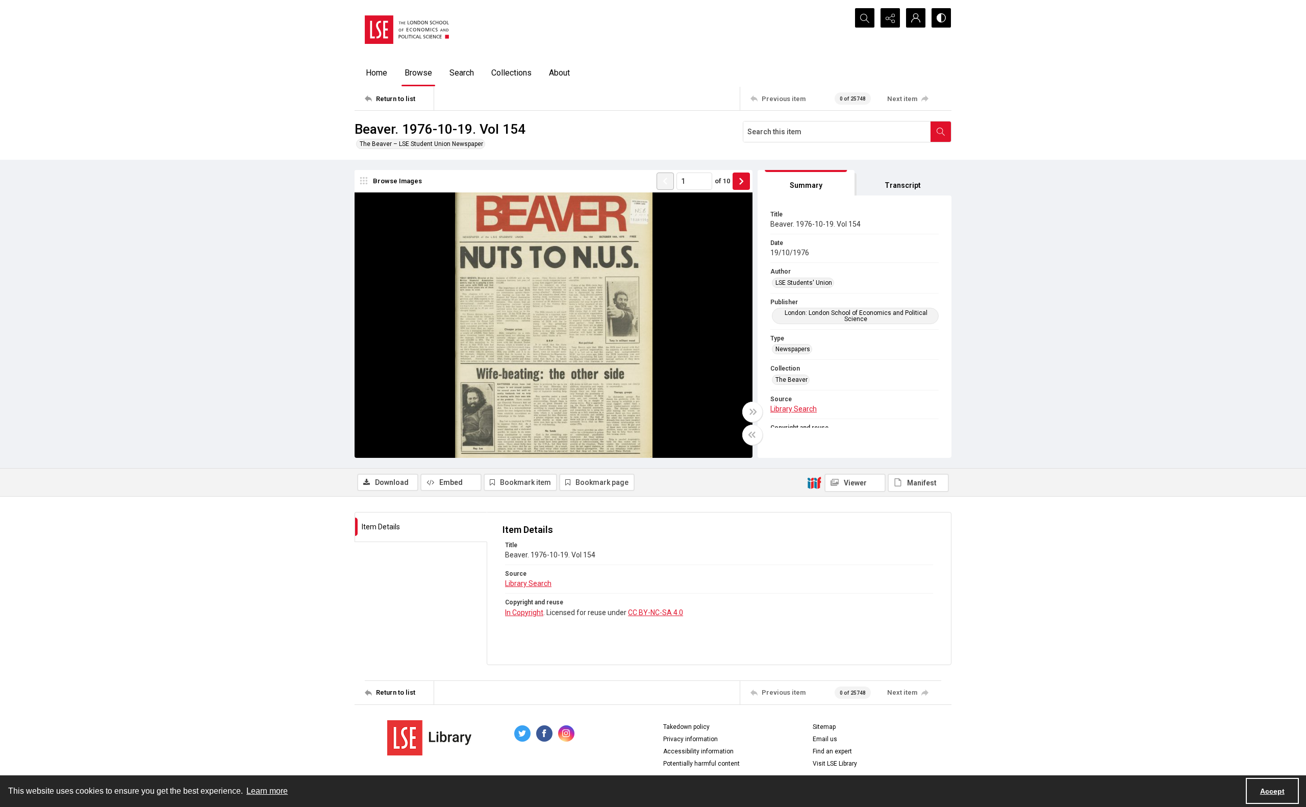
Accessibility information (698, 751)
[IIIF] (814, 482)
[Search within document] (941, 131)
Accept (1272, 791)
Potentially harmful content (701, 763)
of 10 (722, 181)
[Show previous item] (665, 181)
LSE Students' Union (803, 282)
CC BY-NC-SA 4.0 (655, 612)
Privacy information (690, 739)
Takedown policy (686, 726)
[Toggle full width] (752, 412)
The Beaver (791, 379)
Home (376, 73)
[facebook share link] (544, 733)
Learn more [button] (267, 791)
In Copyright (524, 612)
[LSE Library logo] (429, 737)
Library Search (793, 409)
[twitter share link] (522, 733)
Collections (511, 73)
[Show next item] (741, 181)
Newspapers (792, 349)
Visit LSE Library (835, 763)
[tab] (806, 183)
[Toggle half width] (752, 435)
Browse (418, 73)
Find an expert (832, 751)
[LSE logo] (407, 29)
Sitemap (824, 726)
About (559, 73)
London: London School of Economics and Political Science (856, 316)
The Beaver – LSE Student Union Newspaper (421, 144)
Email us (825, 739)
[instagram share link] (566, 733)
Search (461, 73)
